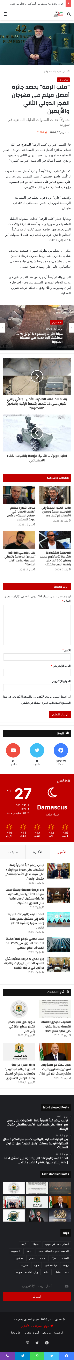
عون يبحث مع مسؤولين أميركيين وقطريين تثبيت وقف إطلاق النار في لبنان (55, 1069)
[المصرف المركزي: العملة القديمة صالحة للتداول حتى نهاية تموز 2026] (55, 1009)
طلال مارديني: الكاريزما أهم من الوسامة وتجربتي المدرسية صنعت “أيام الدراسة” (20, 558)
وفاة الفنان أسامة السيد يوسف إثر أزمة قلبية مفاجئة (38, 338)
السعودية (15, 1251)
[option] (37, 327)
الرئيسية (62, 71)
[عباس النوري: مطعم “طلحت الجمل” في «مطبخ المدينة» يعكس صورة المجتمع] (19, 495)
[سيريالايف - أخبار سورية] (58, 13)
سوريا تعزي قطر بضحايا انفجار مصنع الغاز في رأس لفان (21, 1026)
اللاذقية (65, 1258)
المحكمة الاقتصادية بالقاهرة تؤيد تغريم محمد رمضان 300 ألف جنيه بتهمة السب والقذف (55, 558)
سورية (24, 1265)
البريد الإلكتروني (61, 665)
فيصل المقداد (62, 1272)
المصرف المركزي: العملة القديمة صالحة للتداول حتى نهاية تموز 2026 (56, 1026)
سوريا (36, 1265)
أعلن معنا (16, 1332)
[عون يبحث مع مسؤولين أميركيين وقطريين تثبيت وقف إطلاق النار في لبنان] (55, 1052)
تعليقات (13, 852)
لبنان (46, 1272)
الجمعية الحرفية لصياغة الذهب (53, 1251)
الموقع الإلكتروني (61, 681)
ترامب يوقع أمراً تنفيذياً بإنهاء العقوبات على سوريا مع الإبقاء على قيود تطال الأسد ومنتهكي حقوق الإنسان (24, 872)
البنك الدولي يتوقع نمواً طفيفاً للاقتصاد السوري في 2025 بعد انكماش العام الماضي (25, 943)
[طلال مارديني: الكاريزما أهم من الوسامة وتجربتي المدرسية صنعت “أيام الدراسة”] (19, 540)
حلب (42, 1258)
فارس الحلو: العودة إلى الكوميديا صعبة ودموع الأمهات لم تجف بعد (56, 511)
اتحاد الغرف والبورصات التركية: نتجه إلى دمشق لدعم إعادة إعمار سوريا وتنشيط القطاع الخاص (25, 921)
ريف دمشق (51, 1265)
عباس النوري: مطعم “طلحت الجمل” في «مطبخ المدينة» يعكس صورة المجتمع (21, 513)
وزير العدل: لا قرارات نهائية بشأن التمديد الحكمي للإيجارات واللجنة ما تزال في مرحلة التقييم (24, 963)
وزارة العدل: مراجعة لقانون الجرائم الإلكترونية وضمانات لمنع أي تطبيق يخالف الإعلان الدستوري (20, 1071)
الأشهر (62, 852)
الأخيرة (37, 852)
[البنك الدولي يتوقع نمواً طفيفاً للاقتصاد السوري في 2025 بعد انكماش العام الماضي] (58, 944)
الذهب (29, 1251)
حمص (32, 1258)
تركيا (53, 1258)
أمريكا (36, 1244)
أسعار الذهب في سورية (57, 1244)
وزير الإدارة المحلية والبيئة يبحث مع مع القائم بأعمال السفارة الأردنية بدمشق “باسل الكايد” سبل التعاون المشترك (25, 896)
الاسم (66, 650)
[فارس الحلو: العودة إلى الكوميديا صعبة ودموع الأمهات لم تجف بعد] (55, 495)
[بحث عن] (69, 15)
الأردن (24, 1244)
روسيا (65, 1265)
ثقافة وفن (49, 71)
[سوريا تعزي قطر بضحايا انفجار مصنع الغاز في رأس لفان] (19, 1009)
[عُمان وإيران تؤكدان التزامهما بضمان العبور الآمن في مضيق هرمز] (60, 1188)
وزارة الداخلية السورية (27, 1272)
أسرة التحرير (31, 1332)
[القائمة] (5, 15)
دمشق (19, 1258)
